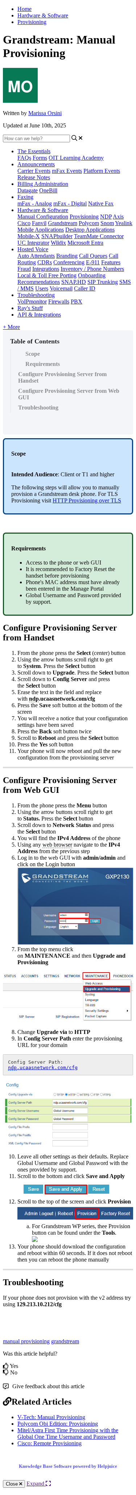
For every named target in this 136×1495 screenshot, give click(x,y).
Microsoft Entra (85, 243)
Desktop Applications (90, 230)
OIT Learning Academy (76, 158)
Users (41, 288)
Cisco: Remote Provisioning (49, 1443)
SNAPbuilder (57, 236)
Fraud (24, 269)
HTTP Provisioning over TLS (87, 500)
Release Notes (33, 177)
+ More (11, 327)
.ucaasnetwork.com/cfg (43, 1067)
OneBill (48, 190)
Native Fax (101, 203)
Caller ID (84, 288)
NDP (106, 216)
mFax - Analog (34, 203)
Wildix (58, 243)
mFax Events (67, 171)
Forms (40, 158)
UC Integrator (33, 243)
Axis (118, 216)
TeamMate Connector (99, 236)
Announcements (36, 164)
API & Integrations (39, 314)
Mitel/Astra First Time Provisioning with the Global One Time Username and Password (67, 1433)
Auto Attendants (36, 256)
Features (110, 262)
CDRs (44, 262)
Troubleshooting (36, 295)
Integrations (45, 269)
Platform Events (101, 171)
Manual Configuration (42, 216)
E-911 (93, 262)
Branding (67, 256)
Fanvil (39, 223)
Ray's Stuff (30, 308)
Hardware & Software (42, 15)
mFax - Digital (70, 203)
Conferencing (69, 262)
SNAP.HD (73, 282)
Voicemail (61, 288)
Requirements (42, 364)
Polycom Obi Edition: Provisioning (57, 1424)
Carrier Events (33, 171)
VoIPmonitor (32, 301)
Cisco (23, 223)
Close (12, 1484)
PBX (76, 301)
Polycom (89, 223)
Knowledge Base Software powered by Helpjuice (68, 1466)
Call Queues (93, 256)
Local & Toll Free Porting (47, 275)
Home (24, 9)
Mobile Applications (40, 230)
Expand (36, 1483)
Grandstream (62, 223)
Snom (107, 223)
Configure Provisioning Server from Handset (62, 377)
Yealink (123, 223)
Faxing (25, 197)
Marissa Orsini (45, 113)
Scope (32, 354)
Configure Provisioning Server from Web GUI (68, 394)
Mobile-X (28, 236)
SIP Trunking (102, 282)
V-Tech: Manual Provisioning (51, 1417)
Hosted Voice (32, 249)
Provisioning (31, 22)
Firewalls (58, 301)
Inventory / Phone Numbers (92, 269)
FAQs (24, 158)
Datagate (27, 190)
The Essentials (33, 151)
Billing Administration (42, 184)
